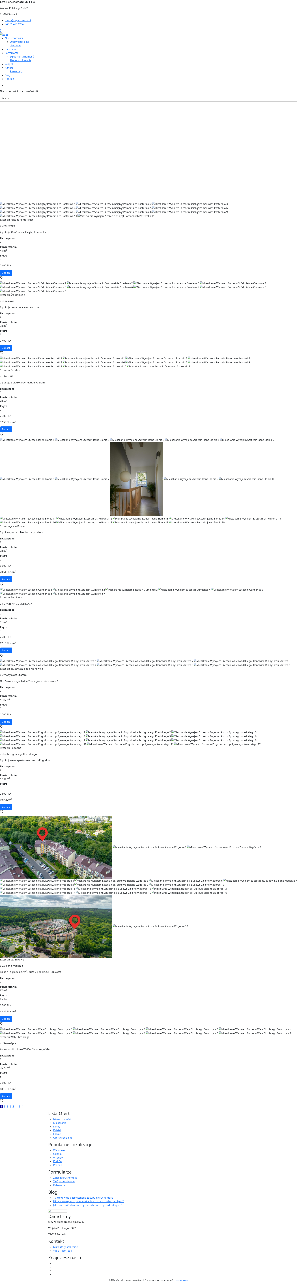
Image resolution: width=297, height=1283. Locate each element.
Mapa (5, 98)
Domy (56, 1126)
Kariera (9, 67)
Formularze (11, 53)
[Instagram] (54, 1274)
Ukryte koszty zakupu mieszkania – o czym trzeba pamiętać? (88, 1201)
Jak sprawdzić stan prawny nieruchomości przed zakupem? (87, 1205)
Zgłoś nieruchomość (22, 56)
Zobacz (6, 272)
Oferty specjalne (19, 41)
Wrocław (58, 1157)
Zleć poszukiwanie (20, 60)
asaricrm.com (182, 1280)
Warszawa (59, 1150)
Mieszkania (59, 1123)
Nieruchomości (14, 38)
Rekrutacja (16, 71)
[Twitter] (54, 1267)
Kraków (57, 1161)
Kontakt (9, 79)
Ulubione (15, 45)
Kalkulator (11, 49)
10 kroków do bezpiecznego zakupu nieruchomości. (83, 1197)
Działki (57, 1130)
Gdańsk (57, 1154)
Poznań (57, 1165)
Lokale (57, 1134)
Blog (7, 75)
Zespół (9, 64)
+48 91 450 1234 (14, 24)
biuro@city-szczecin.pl (18, 20)
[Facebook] (54, 1263)
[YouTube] (54, 1270)
